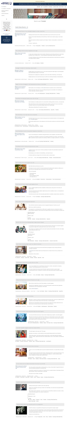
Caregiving (37, 63)
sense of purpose (34, 288)
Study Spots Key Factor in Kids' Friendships (24, 296)
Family (30, 218)
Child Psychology (50, 306)
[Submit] (50, 14)
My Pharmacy (4, 6)
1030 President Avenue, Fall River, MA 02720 (26, 4)
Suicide (37, 401)
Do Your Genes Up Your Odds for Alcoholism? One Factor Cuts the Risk (30, 363)
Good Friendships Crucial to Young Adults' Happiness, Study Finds (29, 131)
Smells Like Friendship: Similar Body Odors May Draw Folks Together (30, 311)
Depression (48, 218)
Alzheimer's (18, 257)
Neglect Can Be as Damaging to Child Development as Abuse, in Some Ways (31, 84)
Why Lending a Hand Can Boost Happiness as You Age (26, 50)
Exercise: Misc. (43, 179)
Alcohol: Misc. (27, 377)
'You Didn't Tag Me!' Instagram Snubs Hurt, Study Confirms (28, 327)
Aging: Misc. (39, 45)
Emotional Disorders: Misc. (57, 157)
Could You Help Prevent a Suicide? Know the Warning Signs (28, 382)
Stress (59, 358)
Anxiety (31, 399)
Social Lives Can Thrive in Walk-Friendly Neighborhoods (27, 184)
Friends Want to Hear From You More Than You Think (27, 262)
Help (41, 6)
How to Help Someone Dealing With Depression (25, 201)
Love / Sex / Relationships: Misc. (50, 45)
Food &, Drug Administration (57, 179)
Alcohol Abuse (22, 377)
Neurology (31, 257)
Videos (39, 16)
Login (65, 6)
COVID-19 (30, 150)
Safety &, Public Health (32, 401)
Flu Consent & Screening (6, 8)
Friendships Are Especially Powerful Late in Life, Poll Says (27, 98)
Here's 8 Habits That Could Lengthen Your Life (25, 162)
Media (34, 341)
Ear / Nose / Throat (50, 322)
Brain (43, 257)
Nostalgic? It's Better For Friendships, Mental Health (26, 68)
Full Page (34, 45)
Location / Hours (55, 6)
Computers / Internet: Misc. (54, 240)
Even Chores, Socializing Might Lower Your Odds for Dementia (28, 244)
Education (55, 306)
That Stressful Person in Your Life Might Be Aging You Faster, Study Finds (30, 31)
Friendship (43, 45)
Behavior (42, 274)
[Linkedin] (6, 19)
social (44, 87)
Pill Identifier (45, 6)
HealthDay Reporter (31, 212)
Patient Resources (5, 13)
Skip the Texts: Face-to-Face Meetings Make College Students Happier (30, 222)
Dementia (35, 257)
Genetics (42, 377)
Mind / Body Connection (43, 358)
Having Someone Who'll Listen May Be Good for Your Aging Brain (30, 404)
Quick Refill (50, 6)
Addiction (18, 377)
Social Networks (31, 240)
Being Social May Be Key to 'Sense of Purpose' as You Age (27, 279)
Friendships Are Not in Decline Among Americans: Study (27, 146)
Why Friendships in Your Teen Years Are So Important (26, 114)
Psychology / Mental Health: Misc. (44, 79)
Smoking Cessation (49, 179)
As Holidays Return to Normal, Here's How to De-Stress (27, 346)
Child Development (42, 93)
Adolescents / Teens (19, 126)
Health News (33, 16)
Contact (3, 15)
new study (32, 119)
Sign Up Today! (61, 6)
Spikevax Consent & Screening (5, 11)
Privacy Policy (6, 34)
